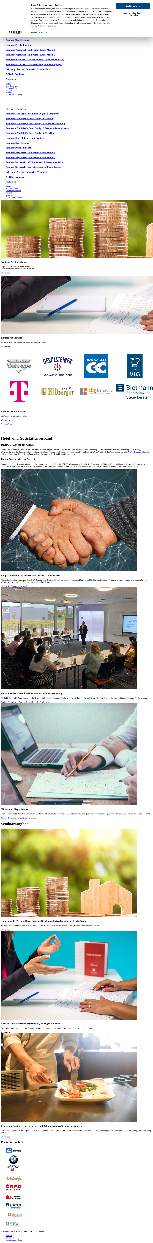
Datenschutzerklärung (14, 94)
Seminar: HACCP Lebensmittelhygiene (25, 138)
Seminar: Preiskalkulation (18, 45)
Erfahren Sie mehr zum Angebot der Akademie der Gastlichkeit (25, 702)
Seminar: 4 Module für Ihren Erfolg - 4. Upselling (30, 133)
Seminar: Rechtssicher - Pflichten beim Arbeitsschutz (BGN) (35, 59)
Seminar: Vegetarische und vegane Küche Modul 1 (30, 50)
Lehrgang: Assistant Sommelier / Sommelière (27, 69)
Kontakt (9, 90)
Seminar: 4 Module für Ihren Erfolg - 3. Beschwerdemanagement (37, 128)
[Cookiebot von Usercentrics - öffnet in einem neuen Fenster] (15, 32)
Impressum (10, 92)
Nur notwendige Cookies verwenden (133, 14)
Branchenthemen (12, 86)
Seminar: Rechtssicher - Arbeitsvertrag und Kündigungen (34, 64)
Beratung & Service (13, 88)
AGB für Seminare (15, 74)
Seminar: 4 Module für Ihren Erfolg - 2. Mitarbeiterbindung (35, 123)
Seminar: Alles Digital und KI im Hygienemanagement (32, 113)
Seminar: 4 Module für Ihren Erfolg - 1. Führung (30, 118)
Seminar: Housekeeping (17, 40)
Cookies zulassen (133, 6)
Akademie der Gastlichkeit (16, 109)
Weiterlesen (5, 273)
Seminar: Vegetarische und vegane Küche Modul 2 (30, 54)
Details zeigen (37, 32)
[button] (4, 424)
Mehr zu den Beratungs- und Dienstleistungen (18, 818)
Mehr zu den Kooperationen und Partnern (16, 586)
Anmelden (11, 79)
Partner (8, 84)
